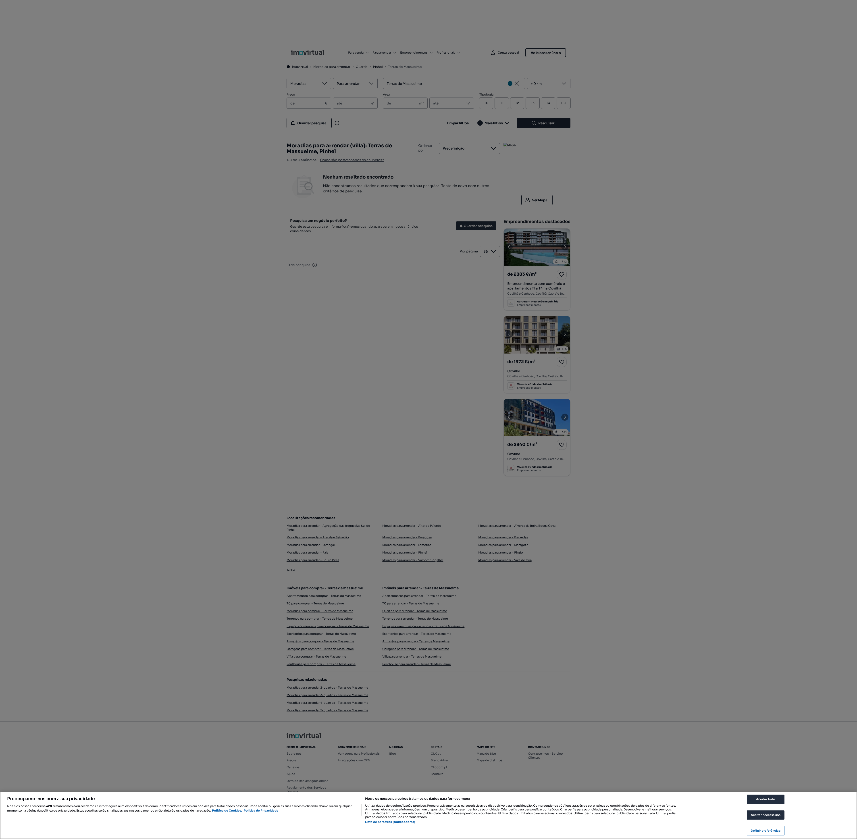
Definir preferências (765, 831)
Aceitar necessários (765, 815)
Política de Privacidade (261, 810)
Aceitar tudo (765, 799)
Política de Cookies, (227, 810)
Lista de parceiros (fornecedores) (390, 822)
